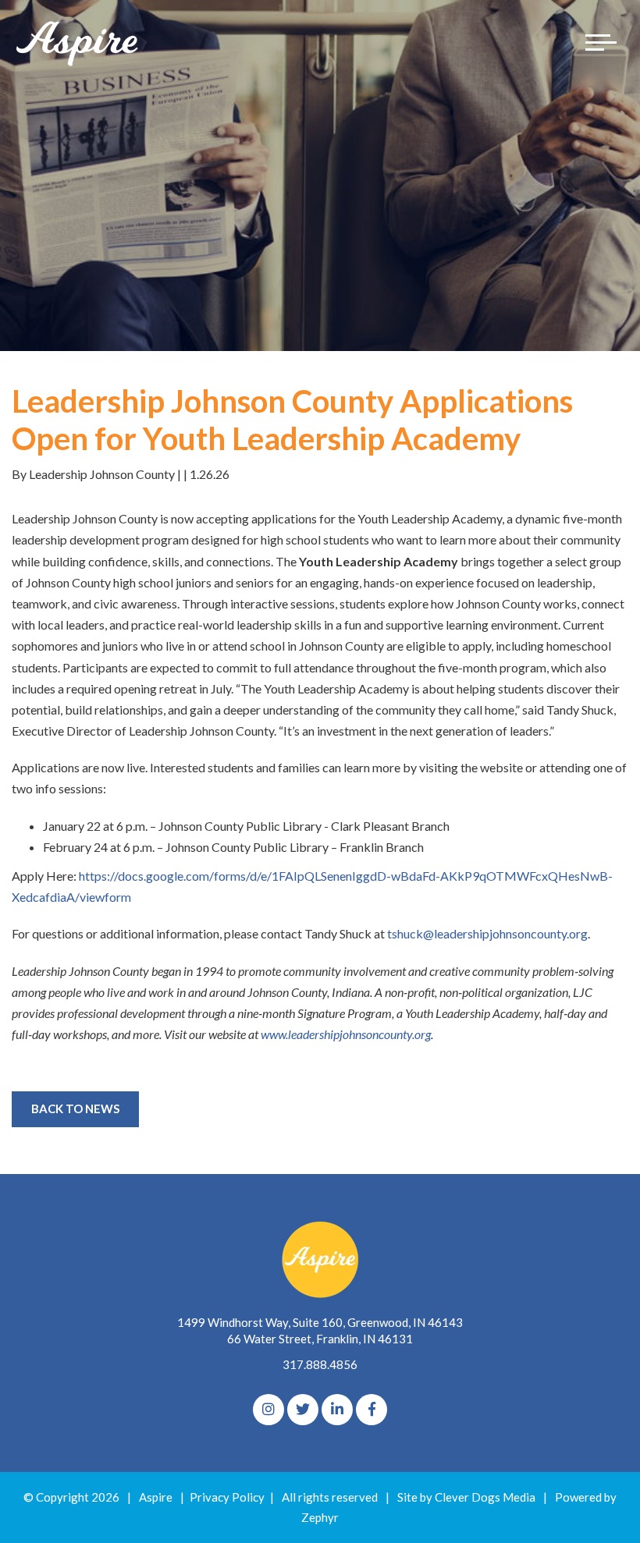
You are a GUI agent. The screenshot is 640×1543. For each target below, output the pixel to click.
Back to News (75, 1108)
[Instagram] (268, 1409)
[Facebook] (371, 1409)
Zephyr (320, 1517)
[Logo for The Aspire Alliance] (78, 42)
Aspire (155, 1497)
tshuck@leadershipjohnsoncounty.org (487, 933)
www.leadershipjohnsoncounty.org (346, 1034)
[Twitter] (302, 1409)
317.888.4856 (320, 1364)
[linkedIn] (337, 1409)
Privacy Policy (227, 1497)
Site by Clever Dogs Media (466, 1497)
